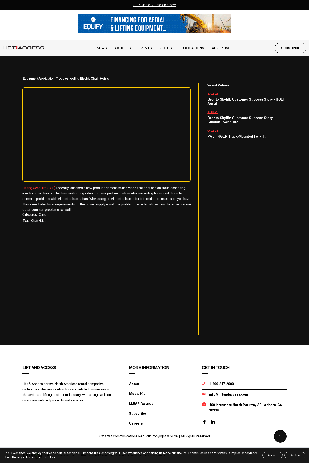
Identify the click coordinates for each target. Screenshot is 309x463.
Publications (191, 48)
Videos (165, 48)
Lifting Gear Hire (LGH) (38, 188)
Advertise (221, 48)
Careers (136, 423)
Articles (122, 48)
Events (145, 48)
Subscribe (290, 48)
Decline (295, 455)
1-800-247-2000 (221, 384)
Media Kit (137, 394)
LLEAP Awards (141, 403)
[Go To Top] (280, 436)
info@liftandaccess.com (228, 394)
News (102, 48)
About (134, 384)
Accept (272, 455)
